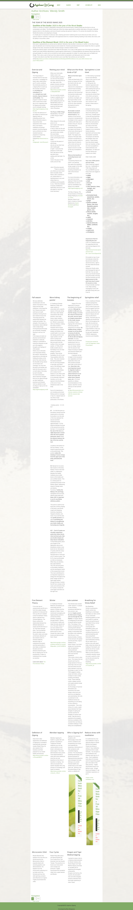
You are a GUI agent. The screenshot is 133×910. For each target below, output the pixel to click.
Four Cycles (54, 852)
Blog (99, 5)
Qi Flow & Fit (89, 5)
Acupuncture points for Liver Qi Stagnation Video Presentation (93, 343)
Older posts (35, 19)
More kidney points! (55, 299)
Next (38, 16)
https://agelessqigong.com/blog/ (41, 389)
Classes (68, 5)
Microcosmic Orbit (39, 852)
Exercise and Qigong (37, 71)
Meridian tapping (57, 732)
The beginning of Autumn (74, 299)
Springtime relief (92, 297)
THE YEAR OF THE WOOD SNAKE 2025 (47, 22)
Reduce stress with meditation (92, 734)
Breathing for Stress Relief (90, 602)
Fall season (36, 297)
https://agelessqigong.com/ (75, 188)
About (58, 5)
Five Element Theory (37, 602)
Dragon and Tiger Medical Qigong (74, 853)
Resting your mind (57, 69)
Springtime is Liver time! (92, 71)
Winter (52, 600)
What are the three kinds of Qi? (75, 71)
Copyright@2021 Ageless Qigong (66, 905)
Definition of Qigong (37, 734)
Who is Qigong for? (75, 732)
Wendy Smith (57, 11)
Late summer (72, 600)
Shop (78, 5)
